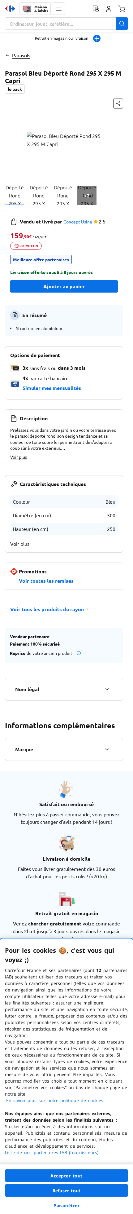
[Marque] (107, 749)
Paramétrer (66, 1205)
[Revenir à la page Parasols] (7, 55)
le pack (15, 89)
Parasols (21, 55)
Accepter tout (66, 1176)
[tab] (14, 195)
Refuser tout (66, 1191)
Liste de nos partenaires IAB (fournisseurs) (51, 1152)
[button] (58, 8)
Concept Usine (77, 221)
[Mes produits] (95, 8)
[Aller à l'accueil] (10, 8)
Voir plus (18, 457)
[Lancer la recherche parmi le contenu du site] (122, 23)
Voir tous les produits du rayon (47, 609)
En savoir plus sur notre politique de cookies (54, 1100)
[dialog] (66, 1076)
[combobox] (66, 23)
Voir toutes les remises (46, 580)
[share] (118, 103)
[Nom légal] (107, 689)
